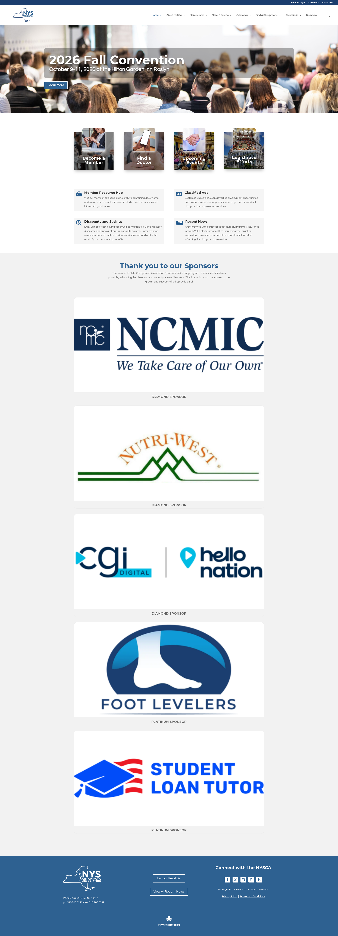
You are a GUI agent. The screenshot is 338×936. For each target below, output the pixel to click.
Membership (197, 15)
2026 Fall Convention (116, 59)
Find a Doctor (144, 160)
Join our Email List (169, 878)
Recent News (196, 222)
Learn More (56, 85)
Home (155, 15)
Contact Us (327, 3)
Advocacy (242, 15)
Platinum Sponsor (169, 722)
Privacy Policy (229, 896)
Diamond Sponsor (169, 397)
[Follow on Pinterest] (251, 879)
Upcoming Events (194, 160)
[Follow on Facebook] (227, 879)
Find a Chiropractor (267, 15)
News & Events (220, 15)
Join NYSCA (313, 3)
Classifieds (292, 15)
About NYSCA (174, 15)
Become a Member (94, 160)
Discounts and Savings (103, 222)
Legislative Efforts (244, 159)
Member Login (298, 3)
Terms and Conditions (252, 896)
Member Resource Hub (103, 193)
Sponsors (311, 15)
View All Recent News (169, 891)
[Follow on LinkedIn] (259, 879)
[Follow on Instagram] (243, 879)
